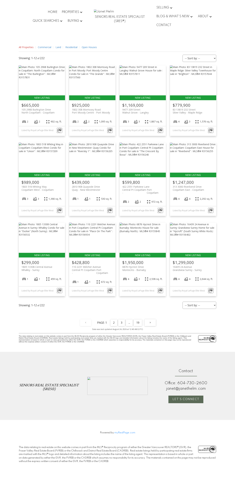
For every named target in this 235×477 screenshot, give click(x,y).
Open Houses (89, 47)
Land (58, 47)
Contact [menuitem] (163, 25)
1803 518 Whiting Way (38, 188)
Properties (70, 12)
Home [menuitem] (52, 12)
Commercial (44, 47)
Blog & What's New (172, 16)
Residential (71, 47)
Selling (162, 7)
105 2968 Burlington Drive (38, 111)
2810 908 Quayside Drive (86, 188)
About (203, 16)
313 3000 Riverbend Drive (188, 188)
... (129, 323)
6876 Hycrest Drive (134, 268)
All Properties (26, 47)
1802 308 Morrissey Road (91, 111)
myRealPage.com (124, 432)
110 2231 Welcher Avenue (90, 268)
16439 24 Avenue (187, 268)
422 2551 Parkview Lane (140, 188)
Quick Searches (46, 20)
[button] (185, 399)
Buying (73, 20)
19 (137, 323)
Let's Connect (186, 399)
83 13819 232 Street (187, 111)
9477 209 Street (135, 111)
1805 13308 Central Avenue (37, 268)
